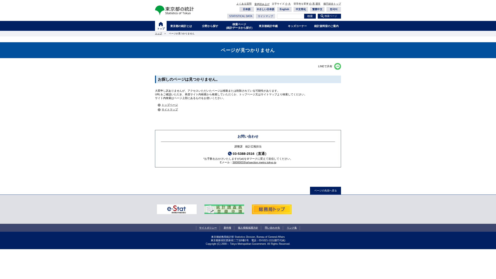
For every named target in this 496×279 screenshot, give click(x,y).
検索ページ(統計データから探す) (239, 26)
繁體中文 (317, 9)
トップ (161, 28)
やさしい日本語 (265, 9)
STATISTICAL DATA (240, 16)
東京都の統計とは (181, 26)
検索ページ (331, 16)
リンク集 (292, 227)
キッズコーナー (297, 26)
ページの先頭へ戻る (325, 190)
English (284, 9)
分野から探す (210, 26)
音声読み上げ (262, 4)
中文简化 (301, 9)
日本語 (247, 9)
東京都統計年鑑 (268, 26)
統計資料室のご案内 (326, 26)
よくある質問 (243, 3)
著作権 (227, 227)
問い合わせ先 (272, 227)
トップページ (170, 104)
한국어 (334, 9)
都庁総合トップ (332, 3)
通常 (317, 3)
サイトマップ (265, 16)
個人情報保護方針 (248, 227)
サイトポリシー (208, 227)
